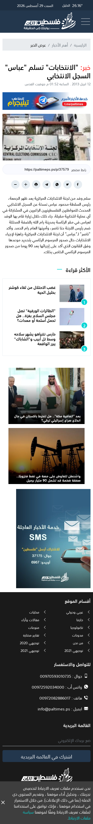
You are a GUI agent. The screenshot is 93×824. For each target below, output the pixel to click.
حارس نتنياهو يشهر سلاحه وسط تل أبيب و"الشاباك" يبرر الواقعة (35, 338)
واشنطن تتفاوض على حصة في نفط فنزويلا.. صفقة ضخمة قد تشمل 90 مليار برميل (48, 477)
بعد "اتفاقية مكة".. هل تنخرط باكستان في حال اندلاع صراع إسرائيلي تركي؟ (47, 417)
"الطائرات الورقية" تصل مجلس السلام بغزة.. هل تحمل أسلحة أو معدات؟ (36, 315)
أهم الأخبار (60, 45)
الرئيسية (80, 45)
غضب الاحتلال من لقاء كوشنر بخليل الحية (32, 289)
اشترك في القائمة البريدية (46, 756)
